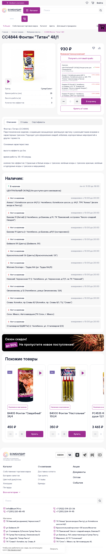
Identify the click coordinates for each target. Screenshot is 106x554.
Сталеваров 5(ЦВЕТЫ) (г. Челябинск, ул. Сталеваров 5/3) (35, 326)
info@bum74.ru (13, 508)
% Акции (6, 26)
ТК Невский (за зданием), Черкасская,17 (23, 521)
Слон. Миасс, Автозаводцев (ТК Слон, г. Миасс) (30, 314)
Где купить (43, 475)
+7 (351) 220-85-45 (15, 511)
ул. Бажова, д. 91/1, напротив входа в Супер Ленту (77, 535)
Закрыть (54, 549)
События (78, 482)
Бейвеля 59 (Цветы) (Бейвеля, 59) (23, 243)
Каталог (34, 10)
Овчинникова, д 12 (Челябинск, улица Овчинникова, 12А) (34, 290)
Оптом (76, 477)
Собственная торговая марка (25, 26)
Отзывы (41, 479)
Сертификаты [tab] (38, 122)
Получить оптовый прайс (80, 58)
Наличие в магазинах (18, 407)
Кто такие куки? (14, 550)
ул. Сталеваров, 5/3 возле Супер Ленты (23, 531)
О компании (44, 466)
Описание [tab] (11, 122)
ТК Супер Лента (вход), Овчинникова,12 (23, 535)
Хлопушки (7, 483)
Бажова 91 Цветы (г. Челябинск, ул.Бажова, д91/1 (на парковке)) (38, 232)
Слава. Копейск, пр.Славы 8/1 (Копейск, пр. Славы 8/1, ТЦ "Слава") (39, 302)
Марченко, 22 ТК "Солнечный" (69, 538)
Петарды (7, 487)
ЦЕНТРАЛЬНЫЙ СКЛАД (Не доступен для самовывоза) (34, 190)
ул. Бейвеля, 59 (12, 528)
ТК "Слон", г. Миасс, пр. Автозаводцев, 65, (74, 542)
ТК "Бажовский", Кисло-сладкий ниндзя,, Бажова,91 (78, 531)
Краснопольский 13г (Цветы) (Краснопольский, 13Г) (32, 255)
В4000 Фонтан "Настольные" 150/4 (67, 415)
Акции (76, 466)
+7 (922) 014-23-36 (65, 508)
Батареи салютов (11, 475)
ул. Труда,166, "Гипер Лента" (18, 538)
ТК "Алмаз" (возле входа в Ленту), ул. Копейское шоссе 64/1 (77, 522)
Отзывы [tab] (24, 122)
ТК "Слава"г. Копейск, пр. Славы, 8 (20, 542)
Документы (79, 472)
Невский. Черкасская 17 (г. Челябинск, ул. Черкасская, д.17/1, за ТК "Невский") (45, 279)
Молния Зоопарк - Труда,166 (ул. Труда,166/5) (29, 267)
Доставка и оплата (46, 471)
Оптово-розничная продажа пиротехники (12, 459)
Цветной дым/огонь (12, 479)
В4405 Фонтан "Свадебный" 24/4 (24, 415)
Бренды (41, 483)
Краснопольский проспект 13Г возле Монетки (76, 528)
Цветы (52, 26)
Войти (100, 3)
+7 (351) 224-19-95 (65, 511)
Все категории (10, 492)
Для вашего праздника (66, 26)
